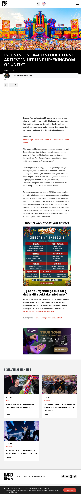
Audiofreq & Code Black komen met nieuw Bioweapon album (46, 141)
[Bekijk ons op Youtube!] (67, 476)
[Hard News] (4, 3)
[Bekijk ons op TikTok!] (75, 476)
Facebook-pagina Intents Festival (48, 318)
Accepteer (69, 490)
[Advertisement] (47, 98)
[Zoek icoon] (38, 4)
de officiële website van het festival (38, 311)
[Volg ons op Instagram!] (71, 476)
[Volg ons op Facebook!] (63, 476)
